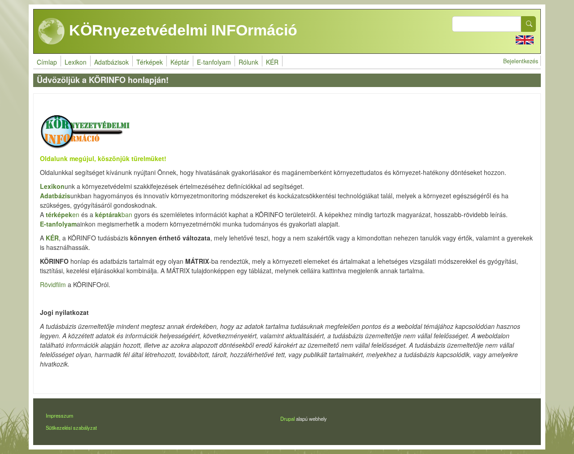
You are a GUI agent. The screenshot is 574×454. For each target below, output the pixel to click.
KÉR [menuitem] (272, 61)
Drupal (287, 418)
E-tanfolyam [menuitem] (214, 61)
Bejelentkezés (520, 61)
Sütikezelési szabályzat (71, 427)
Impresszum (59, 415)
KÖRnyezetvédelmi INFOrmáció (181, 30)
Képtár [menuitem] (179, 61)
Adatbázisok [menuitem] (111, 61)
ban (113, 214)
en (62, 214)
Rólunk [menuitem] (248, 61)
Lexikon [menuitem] (76, 61)
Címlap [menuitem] (47, 61)
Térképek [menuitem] (149, 61)
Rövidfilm (53, 284)
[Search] (528, 24)
